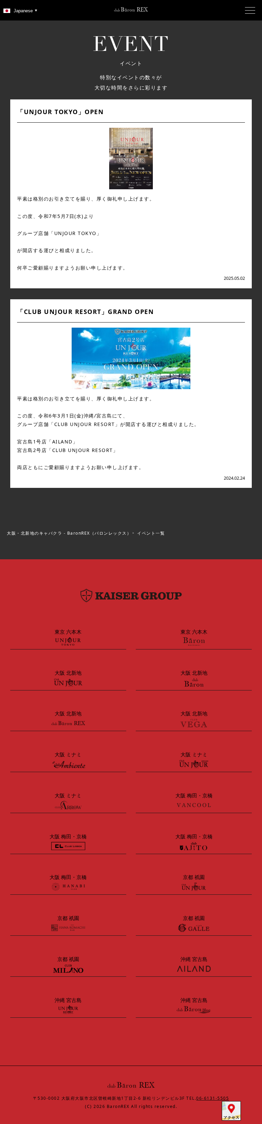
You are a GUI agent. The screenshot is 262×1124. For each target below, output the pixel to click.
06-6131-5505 (212, 1098)
